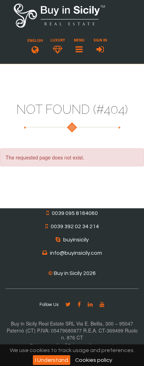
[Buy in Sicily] (59, 26)
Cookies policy (93, 360)
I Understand (51, 360)
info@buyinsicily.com (76, 253)
